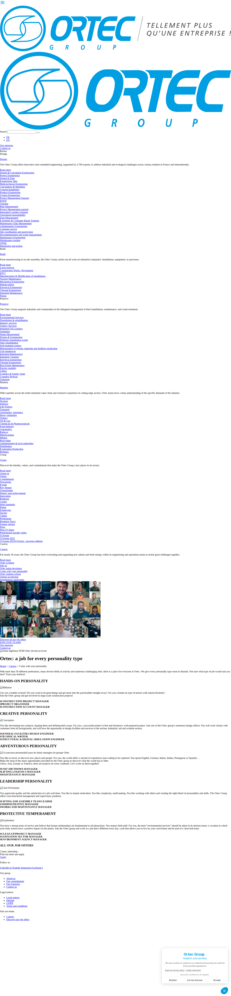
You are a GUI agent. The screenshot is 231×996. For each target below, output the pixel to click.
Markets (4, 387)
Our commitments (15, 881)
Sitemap (10, 900)
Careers (4, 549)
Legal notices (12, 897)
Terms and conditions (17, 906)
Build (3, 254)
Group (3, 460)
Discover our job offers (17, 919)
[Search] (38, 132)
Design (3, 159)
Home (3, 666)
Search (3, 131)
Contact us (11, 887)
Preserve (4, 304)
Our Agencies (13, 884)
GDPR (9, 903)
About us (10, 878)
